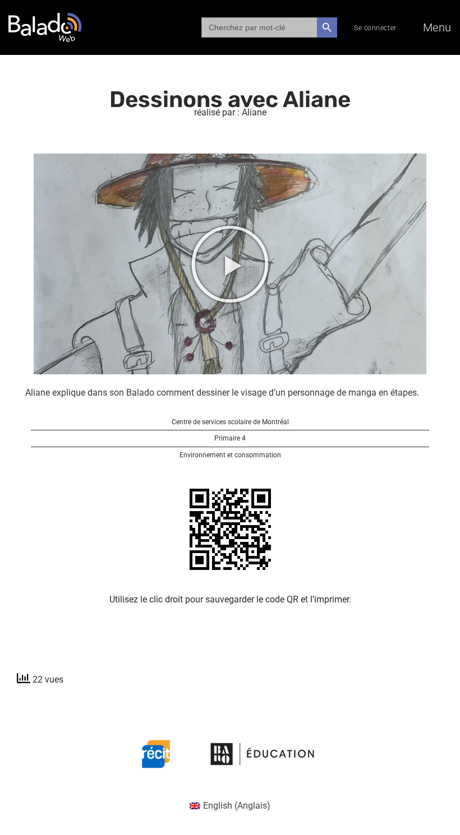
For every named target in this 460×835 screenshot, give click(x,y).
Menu (437, 27)
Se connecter (375, 28)
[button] (230, 264)
